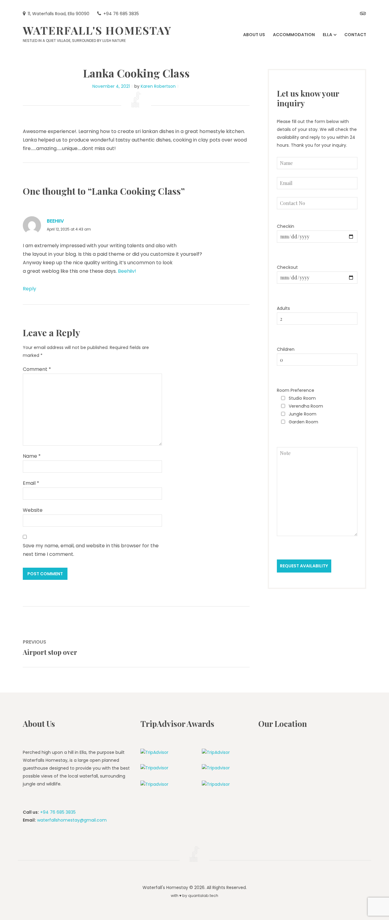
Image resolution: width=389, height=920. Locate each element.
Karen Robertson (158, 86)
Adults (283, 308)
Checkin (285, 226)
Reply (29, 288)
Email (31, 483)
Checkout (287, 267)
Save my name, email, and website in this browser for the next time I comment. (91, 550)
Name (32, 456)
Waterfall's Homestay (97, 30)
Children (285, 349)
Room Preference (295, 390)
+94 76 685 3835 (58, 812)
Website (33, 510)
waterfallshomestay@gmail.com (72, 820)
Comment (37, 369)
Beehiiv (55, 220)
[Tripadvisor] (363, 14)
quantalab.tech (203, 895)
